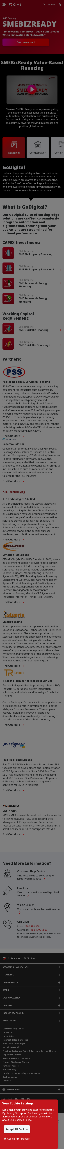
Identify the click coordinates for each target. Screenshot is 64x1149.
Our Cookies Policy (20, 1120)
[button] (17, 1138)
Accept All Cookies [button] (16, 1129)
